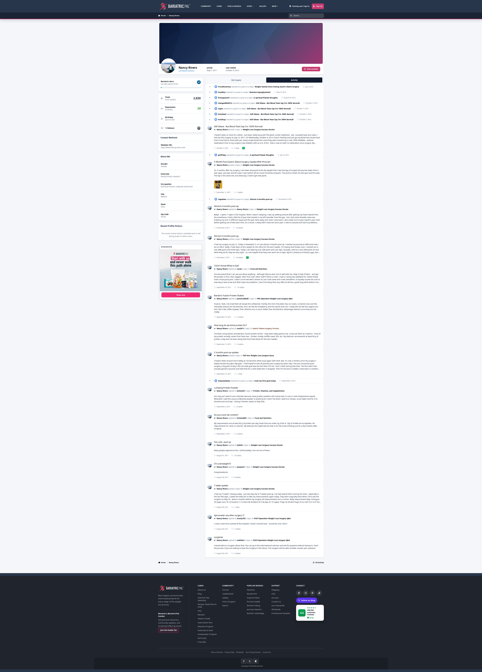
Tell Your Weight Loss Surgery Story (258, 355)
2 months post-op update (226, 352)
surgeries (218, 537)
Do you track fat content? (226, 414)
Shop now (180, 295)
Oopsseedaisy (224, 381)
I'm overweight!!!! (222, 463)
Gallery (225, 597)
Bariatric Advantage (255, 613)
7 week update (221, 485)
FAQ (199, 610)
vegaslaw (222, 199)
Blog (200, 593)
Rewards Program (205, 626)
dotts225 (241, 391)
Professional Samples (281, 613)
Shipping (275, 590)
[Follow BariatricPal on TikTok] (319, 593)
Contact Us (276, 601)
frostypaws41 (224, 98)
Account (275, 597)
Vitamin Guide (204, 618)
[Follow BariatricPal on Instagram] (305, 593)
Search (225, 605)
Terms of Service (217, 652)
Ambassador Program (207, 634)
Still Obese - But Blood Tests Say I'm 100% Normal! (278, 103)
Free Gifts (202, 642)
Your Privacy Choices (253, 652)
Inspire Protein (253, 597)
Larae (239, 269)
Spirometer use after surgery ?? (229, 515)
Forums (225, 590)
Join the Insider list (168, 630)
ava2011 (240, 328)
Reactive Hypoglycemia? (260, 92)
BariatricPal (252, 593)
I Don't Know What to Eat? (226, 265)
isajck (220, 108)
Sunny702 (241, 518)
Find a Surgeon (228, 601)
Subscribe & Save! (205, 630)
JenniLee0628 (242, 298)
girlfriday (222, 155)
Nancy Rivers (222, 129)
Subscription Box (205, 622)
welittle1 (241, 540)
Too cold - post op (222, 442)
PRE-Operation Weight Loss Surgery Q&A (275, 298)
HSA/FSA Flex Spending (203, 599)
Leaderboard (227, 593)
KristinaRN (241, 418)
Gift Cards (202, 638)
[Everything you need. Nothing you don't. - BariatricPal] (181, 270)
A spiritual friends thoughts (266, 98)
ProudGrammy (224, 86)
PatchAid (251, 590)
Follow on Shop (308, 600)
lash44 (240, 445)
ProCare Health (253, 601)
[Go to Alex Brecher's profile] (198, 128)
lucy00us (222, 92)
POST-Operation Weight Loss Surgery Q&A (272, 518)
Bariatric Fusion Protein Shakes (229, 295)
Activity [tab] (294, 80)
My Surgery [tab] (236, 80)
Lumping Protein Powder (226, 387)
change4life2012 (225, 103)
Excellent (169, 110)
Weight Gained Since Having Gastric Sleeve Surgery (277, 86)
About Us (202, 590)
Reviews (201, 614)
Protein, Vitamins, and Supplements (268, 391)
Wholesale (276, 609)
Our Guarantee (278, 605)
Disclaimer (240, 652)
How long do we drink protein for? (230, 325)
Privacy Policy (229, 652)
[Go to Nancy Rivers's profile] (209, 128)
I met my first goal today (265, 381)
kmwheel (222, 114)
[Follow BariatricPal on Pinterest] (312, 593)
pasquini (240, 467)
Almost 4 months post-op (261, 199)
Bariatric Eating (253, 605)
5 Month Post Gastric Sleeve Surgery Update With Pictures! (242, 161)
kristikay (222, 119)
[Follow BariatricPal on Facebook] (299, 593)
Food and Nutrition (258, 269)
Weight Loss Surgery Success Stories (259, 129)
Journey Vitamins (254, 609)
